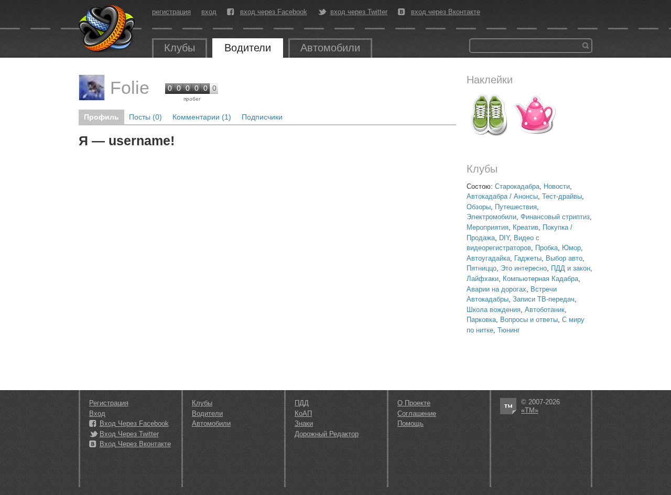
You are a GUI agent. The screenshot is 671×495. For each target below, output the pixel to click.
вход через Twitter (358, 12)
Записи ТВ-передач (544, 299)
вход (209, 12)
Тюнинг (508, 330)
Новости (557, 186)
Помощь (410, 423)
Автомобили (330, 47)
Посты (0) (145, 117)
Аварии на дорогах (496, 289)
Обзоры (479, 207)
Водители (247, 47)
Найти (585, 45)
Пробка (546, 248)
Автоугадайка (488, 258)
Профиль (101, 117)
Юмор (571, 248)
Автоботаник (545, 310)
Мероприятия (487, 227)
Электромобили (491, 217)
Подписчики (262, 117)
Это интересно (524, 268)
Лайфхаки (483, 279)
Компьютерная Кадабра (540, 279)
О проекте (413, 403)
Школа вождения (494, 310)
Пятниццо (481, 268)
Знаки (304, 423)
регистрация (171, 12)
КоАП (303, 413)
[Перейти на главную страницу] (107, 28)
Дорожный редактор (327, 434)
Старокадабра (517, 186)
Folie (129, 88)
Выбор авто (564, 258)
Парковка (481, 320)
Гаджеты (528, 258)
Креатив (525, 227)
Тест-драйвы (562, 196)
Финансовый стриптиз (555, 217)
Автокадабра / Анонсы (502, 196)
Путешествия (516, 207)
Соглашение (416, 413)
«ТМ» (529, 410)
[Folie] (92, 87)
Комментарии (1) (201, 117)
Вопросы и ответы (529, 320)
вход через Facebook (273, 12)
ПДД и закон (570, 268)
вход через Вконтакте (445, 12)
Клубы (179, 47)
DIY (504, 238)
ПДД (302, 403)
